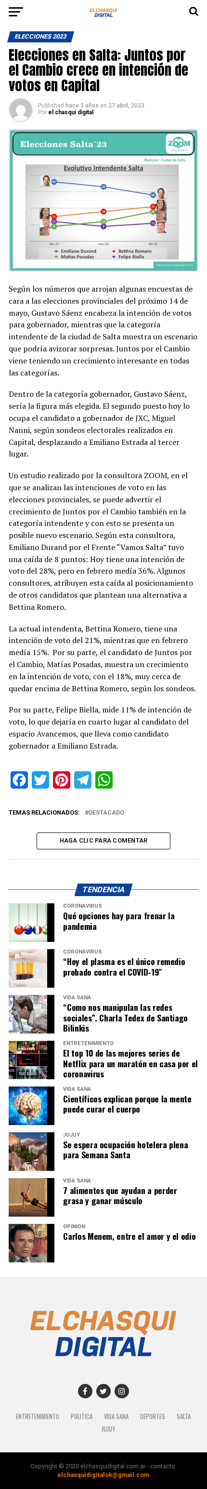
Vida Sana (116, 1416)
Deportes (152, 1416)
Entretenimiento (37, 1416)
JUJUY (108, 1429)
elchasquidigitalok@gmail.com (103, 1474)
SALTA (184, 1416)
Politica (81, 1416)
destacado (106, 813)
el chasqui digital (70, 112)
